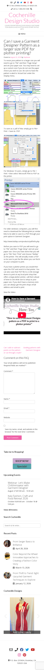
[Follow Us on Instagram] (28, 2)
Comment (8, 371)
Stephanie (27, 57)
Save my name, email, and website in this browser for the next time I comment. (21, 430)
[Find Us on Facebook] (18, 2)
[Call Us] (15, 2)
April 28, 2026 (21, 548)
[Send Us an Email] (11, 2)
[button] (5, 615)
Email (6, 408)
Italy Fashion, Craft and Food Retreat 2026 (20, 497)
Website (7, 417)
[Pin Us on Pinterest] (31, 2)
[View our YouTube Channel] (25, 2)
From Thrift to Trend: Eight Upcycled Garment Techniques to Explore (26, 576)
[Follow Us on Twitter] (21, 2)
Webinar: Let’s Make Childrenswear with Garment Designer (19, 485)
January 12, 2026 (23, 583)
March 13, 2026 (22, 567)
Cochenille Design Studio (22, 18)
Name (7, 399)
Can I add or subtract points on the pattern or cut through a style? (12, 350)
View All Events (10, 510)
